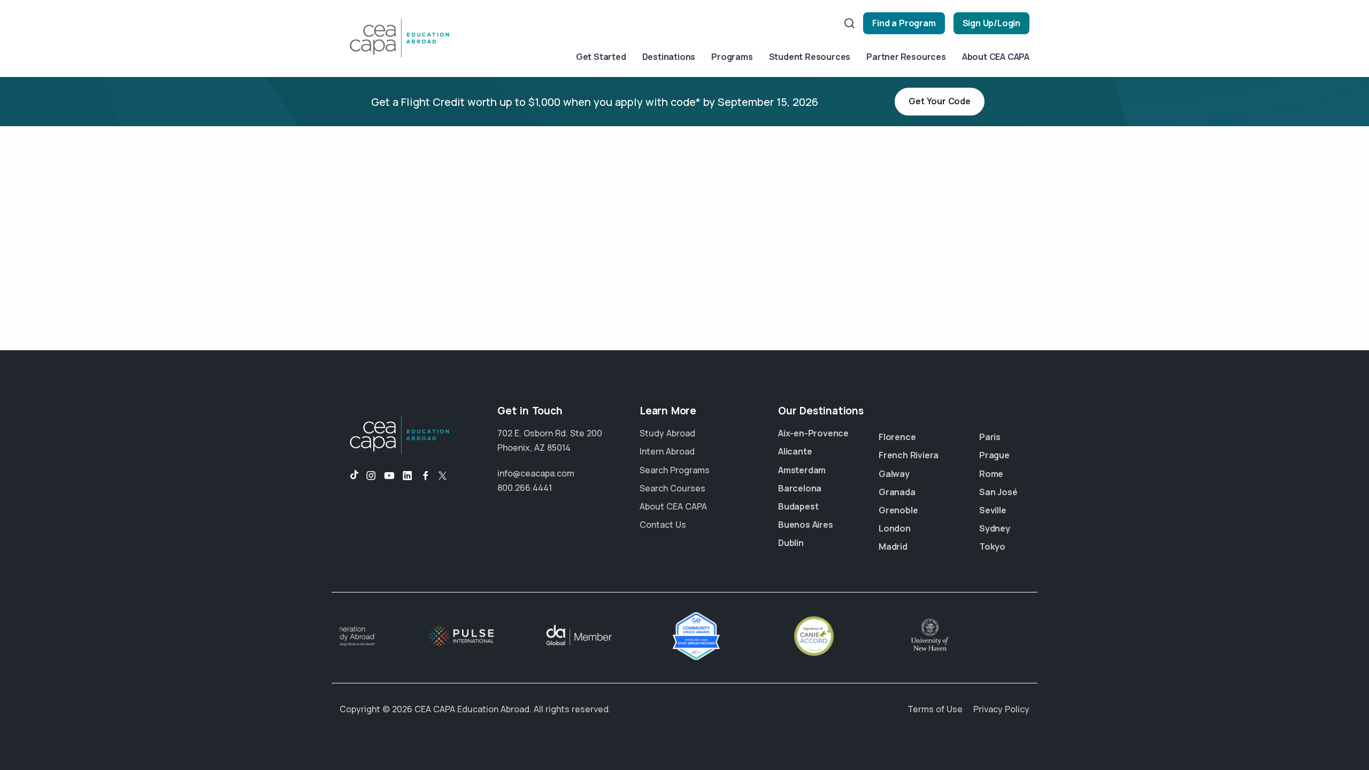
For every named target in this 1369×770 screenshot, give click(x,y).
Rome (991, 474)
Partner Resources (906, 57)
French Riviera (909, 455)
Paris (990, 437)
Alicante (795, 451)
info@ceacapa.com (535, 473)
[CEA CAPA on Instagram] (371, 476)
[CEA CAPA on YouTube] (389, 476)
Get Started (601, 57)
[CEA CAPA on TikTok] (349, 476)
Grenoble (898, 510)
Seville (992, 510)
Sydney (994, 528)
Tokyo (992, 546)
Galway (894, 474)
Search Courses (672, 488)
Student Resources (810, 57)
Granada (897, 492)
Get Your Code (939, 101)
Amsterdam (802, 470)
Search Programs (675, 470)
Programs (731, 57)
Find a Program (903, 23)
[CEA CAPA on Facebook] (425, 476)
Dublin (791, 543)
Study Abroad (667, 433)
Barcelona (799, 488)
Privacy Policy (1001, 709)
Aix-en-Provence (813, 433)
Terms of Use (935, 709)
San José (998, 492)
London (895, 528)
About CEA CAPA (995, 57)
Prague (994, 455)
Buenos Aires (805, 524)
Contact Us (663, 524)
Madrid (893, 546)
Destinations (669, 57)
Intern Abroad (667, 451)
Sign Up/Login (991, 23)
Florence (897, 437)
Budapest (798, 506)
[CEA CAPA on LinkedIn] (407, 476)
